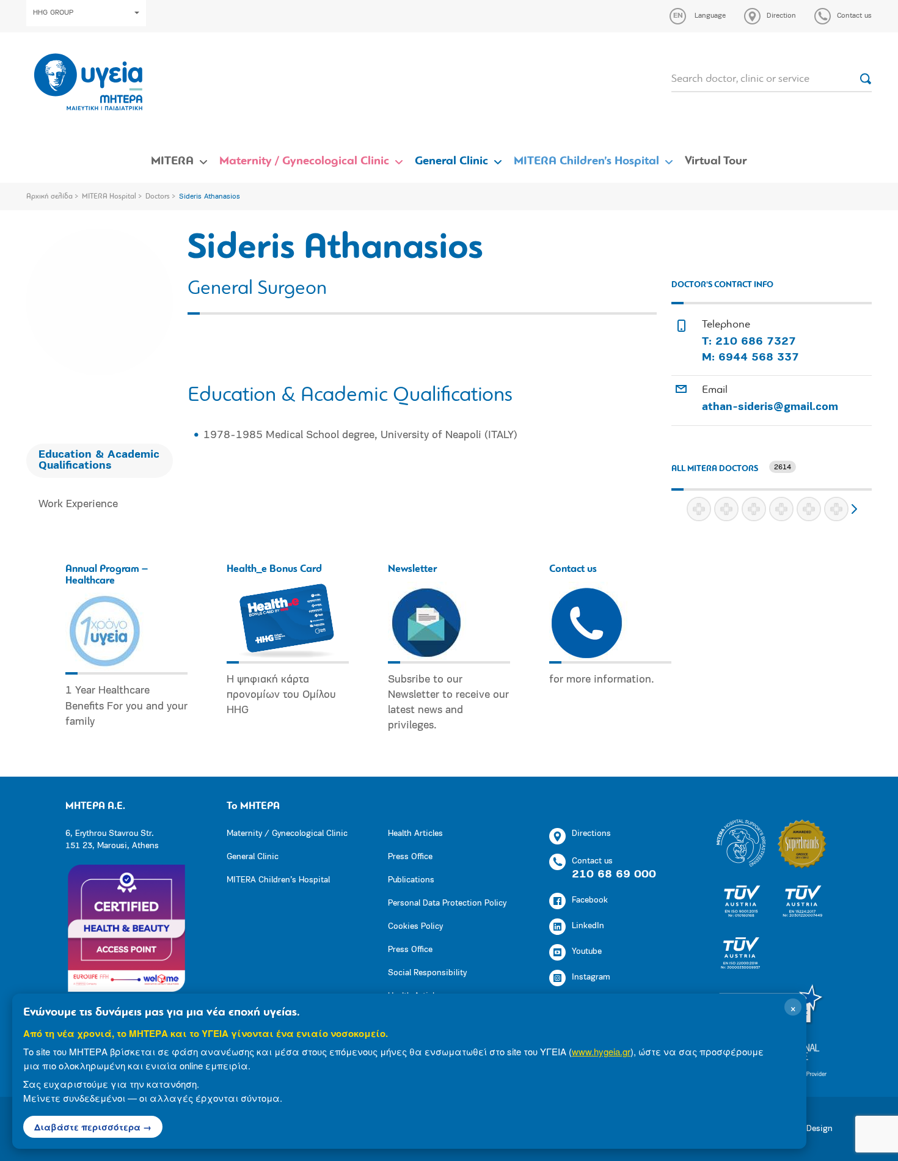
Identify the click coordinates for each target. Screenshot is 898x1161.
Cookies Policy (415, 926)
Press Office (410, 857)
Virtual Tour (716, 161)
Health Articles (415, 833)
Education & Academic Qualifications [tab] (98, 461)
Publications (411, 880)
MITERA (172, 161)
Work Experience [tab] (78, 504)
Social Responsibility (427, 973)
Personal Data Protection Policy (447, 903)
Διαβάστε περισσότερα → (92, 1127)
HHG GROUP (53, 12)
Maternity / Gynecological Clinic (304, 161)
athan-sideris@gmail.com (770, 407)
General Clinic (451, 161)
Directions (591, 833)
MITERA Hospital (109, 196)
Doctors (157, 196)
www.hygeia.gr (601, 1051)
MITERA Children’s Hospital (586, 161)
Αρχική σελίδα (49, 196)
